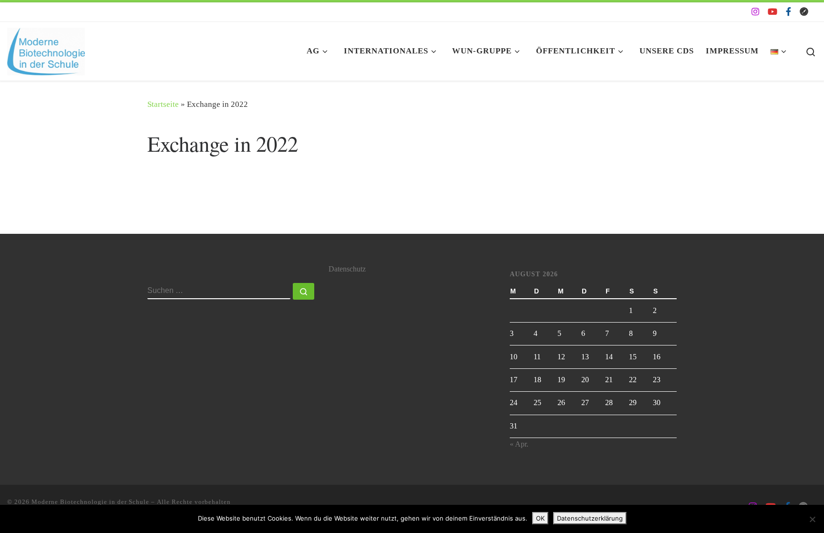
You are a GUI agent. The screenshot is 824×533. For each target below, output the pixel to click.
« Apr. (519, 444)
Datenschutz (347, 269)
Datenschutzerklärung (590, 518)
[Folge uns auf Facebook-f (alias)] (788, 12)
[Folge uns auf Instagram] (755, 12)
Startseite (163, 104)
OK (540, 518)
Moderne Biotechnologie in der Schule (90, 501)
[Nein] (812, 519)
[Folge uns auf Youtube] (772, 12)
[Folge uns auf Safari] (804, 12)
